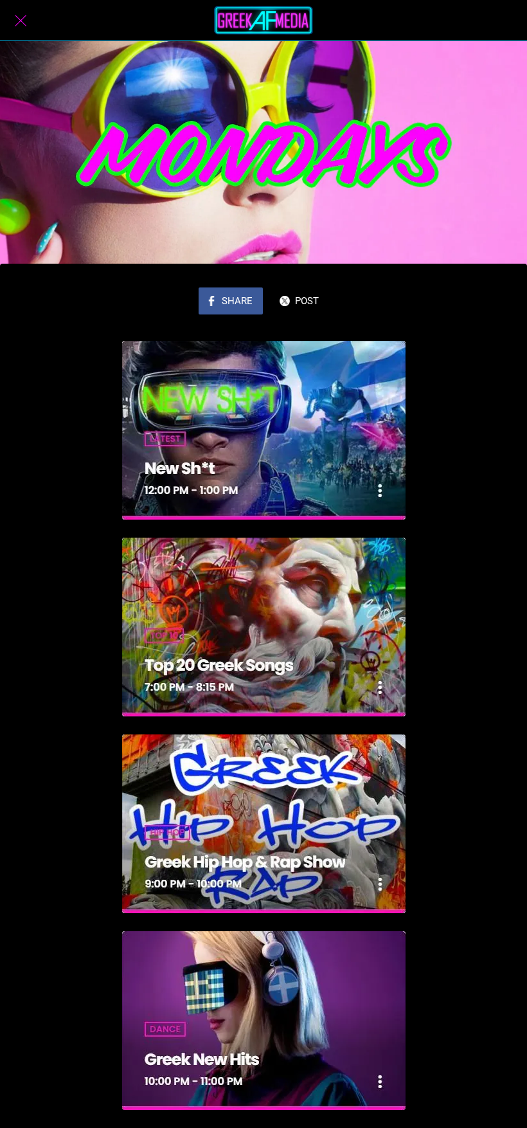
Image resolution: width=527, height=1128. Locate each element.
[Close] (20, 20)
